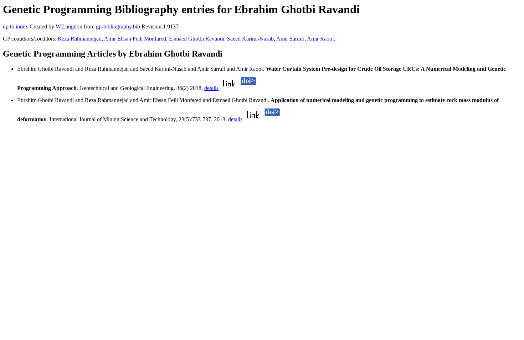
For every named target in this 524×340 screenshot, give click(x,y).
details (211, 88)
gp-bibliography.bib (118, 26)
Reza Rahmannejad (80, 39)
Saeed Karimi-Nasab (250, 39)
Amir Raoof (320, 39)
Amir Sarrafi (290, 39)
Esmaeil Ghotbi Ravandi (196, 39)
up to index (15, 26)
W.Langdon (69, 26)
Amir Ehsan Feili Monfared (135, 39)
